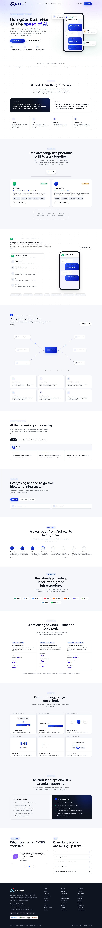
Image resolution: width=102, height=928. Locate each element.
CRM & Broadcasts (65, 898)
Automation (63, 895)
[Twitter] (30, 913)
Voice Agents (81, 893)
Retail (14, 439)
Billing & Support (48, 907)
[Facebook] (11, 913)
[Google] (27, 913)
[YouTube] (14, 913)
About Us (46, 891)
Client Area (79, 3)
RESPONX (63, 891)
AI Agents (63, 905)
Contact (46, 910)
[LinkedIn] (21, 913)
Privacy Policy (75, 925)
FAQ (45, 903)
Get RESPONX (84, 247)
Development (23, 499)
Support (32, 499)
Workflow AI (63, 907)
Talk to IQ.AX (84, 323)
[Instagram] (18, 913)
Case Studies (47, 905)
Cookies (90, 925)
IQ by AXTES (64, 903)
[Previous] (25, 866)
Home (38, 3)
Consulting (14, 499)
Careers (46, 898)
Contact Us (88, 3)
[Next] (34, 866)
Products (45, 3)
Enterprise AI (64, 910)
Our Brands (46, 893)
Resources (60, 3)
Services (53, 3)
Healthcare (23, 439)
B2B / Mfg (43, 439)
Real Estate (34, 439)
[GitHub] (24, 913)
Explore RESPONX (17, 40)
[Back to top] (98, 926)
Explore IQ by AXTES (61, 202)
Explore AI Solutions (33, 40)
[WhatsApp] (34, 913)
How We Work (47, 895)
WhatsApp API (64, 893)
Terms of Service (83, 925)
